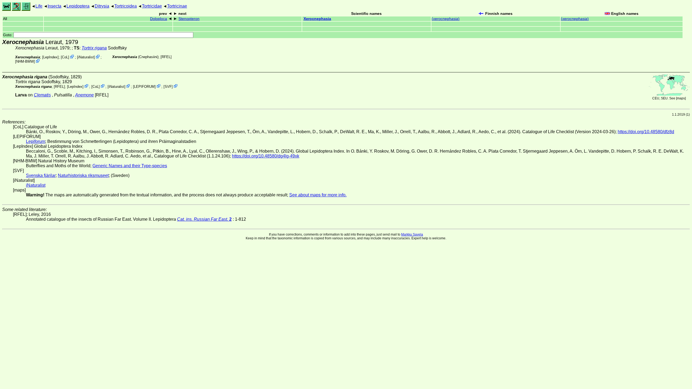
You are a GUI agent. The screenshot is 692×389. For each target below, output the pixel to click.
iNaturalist (86, 57)
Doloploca (158, 19)
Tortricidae (152, 6)
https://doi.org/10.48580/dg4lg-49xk (265, 156)
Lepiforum (35, 141)
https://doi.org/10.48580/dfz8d (646, 131)
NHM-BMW (25, 61)
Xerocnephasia (317, 19)
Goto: (8, 35)
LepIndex (50, 57)
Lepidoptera (77, 6)
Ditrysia (102, 6)
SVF (168, 86)
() (446, 19)
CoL (65, 57)
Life (38, 6)
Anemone (84, 95)
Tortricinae (177, 6)
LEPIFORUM (144, 86)
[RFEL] (166, 57)
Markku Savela (412, 234)
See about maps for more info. (318, 195)
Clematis (42, 95)
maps (681, 98)
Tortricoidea (125, 6)
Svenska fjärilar (41, 175)
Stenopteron (188, 19)
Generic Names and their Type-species (129, 165)
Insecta (54, 6)
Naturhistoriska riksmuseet (83, 175)
